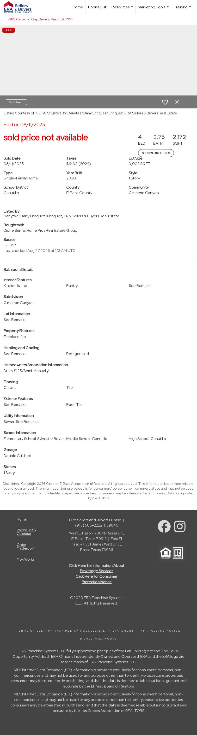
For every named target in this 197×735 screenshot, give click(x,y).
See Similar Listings (156, 153)
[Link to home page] (20, 7)
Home (78, 7)
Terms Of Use (30, 630)
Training (183, 9)
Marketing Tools (154, 9)
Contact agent (16, 102)
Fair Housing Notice (160, 630)
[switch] (165, 102)
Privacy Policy (63, 630)
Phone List (97, 7)
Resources (122, 9)
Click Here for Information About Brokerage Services (96, 568)
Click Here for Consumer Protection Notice (96, 579)
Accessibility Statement (108, 630)
